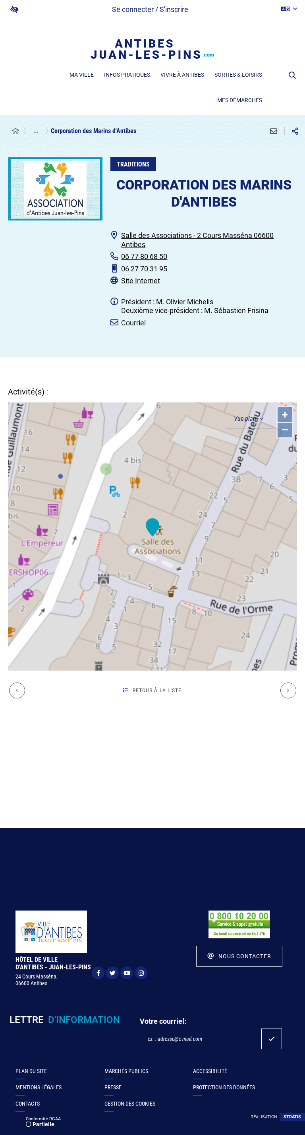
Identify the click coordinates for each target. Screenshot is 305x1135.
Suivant (288, 690)
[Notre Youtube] (126, 973)
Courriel (133, 323)
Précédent (17, 690)
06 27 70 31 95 (144, 269)
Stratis (292, 1117)
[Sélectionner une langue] (289, 9)
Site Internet (140, 280)
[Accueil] (15, 131)
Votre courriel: (163, 1021)
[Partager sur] (295, 131)
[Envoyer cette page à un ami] (274, 131)
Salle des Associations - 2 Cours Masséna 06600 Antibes (197, 240)
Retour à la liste (157, 690)
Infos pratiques (127, 75)
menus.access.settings (14, 9)
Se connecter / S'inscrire (150, 9)
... (35, 131)
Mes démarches (239, 100)
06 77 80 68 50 (144, 256)
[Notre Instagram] (141, 973)
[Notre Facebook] (98, 973)
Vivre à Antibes (182, 75)
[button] (292, 75)
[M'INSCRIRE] (271, 1039)
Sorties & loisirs (238, 75)
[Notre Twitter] (112, 973)
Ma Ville (81, 75)
